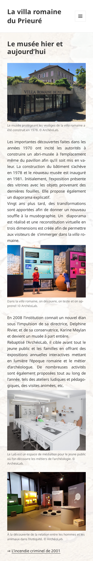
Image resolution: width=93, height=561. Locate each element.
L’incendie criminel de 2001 (36, 550)
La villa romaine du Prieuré (34, 16)
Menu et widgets (80, 21)
